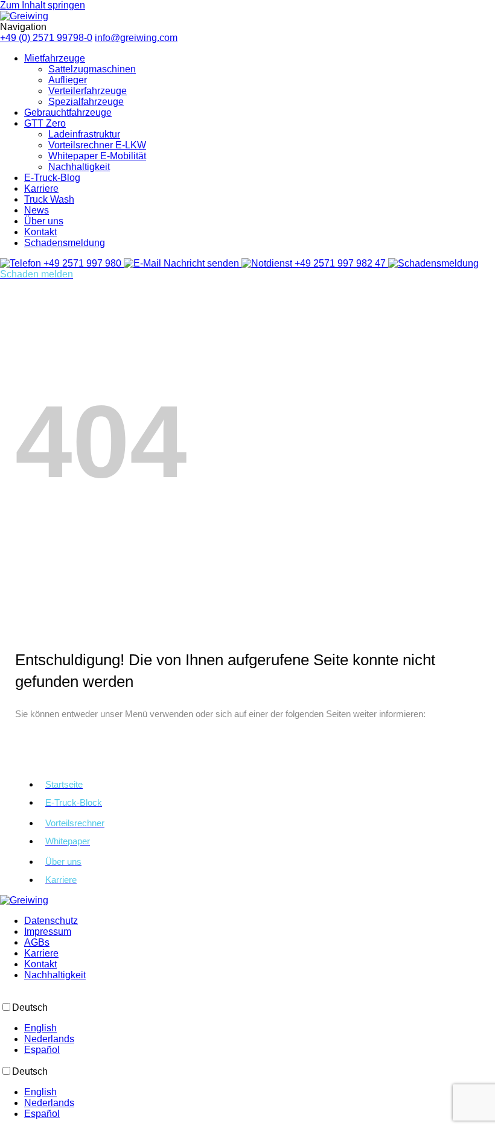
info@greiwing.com (136, 38)
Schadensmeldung (64, 243)
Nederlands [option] (49, 1039)
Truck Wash (49, 199)
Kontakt (40, 232)
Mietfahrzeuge (54, 58)
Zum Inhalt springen (42, 5)
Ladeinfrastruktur (84, 134)
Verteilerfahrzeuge (87, 91)
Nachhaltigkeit (79, 167)
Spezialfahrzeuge (86, 101)
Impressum (47, 931)
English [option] (40, 1028)
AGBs (37, 942)
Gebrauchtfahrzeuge (68, 112)
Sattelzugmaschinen (92, 69)
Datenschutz (51, 921)
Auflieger (67, 80)
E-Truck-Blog (52, 177)
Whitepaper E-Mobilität (97, 156)
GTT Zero (45, 123)
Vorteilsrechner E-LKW (97, 145)
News (36, 210)
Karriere (41, 188)
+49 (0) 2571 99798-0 (46, 38)
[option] (259, 1028)
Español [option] (42, 1050)
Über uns (43, 221)
